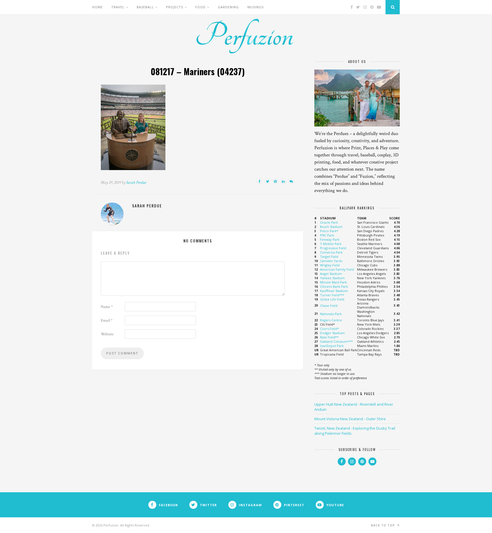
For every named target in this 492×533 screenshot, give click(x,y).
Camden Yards (331, 261)
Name (107, 306)
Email (106, 320)
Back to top (383, 525)
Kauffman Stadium (334, 291)
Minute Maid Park (333, 282)
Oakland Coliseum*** (336, 341)
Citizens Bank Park (334, 286)
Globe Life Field (332, 299)
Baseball (145, 7)
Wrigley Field (330, 265)
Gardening (228, 7)
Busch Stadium (331, 226)
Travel (117, 7)
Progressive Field (333, 248)
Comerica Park (331, 252)
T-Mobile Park (330, 244)
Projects (174, 7)
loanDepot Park (332, 346)
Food (200, 7)
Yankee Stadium (332, 278)
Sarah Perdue (136, 182)
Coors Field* (329, 328)
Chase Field (328, 305)
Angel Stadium (331, 273)
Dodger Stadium (332, 333)
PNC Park (327, 235)
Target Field (329, 256)
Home (97, 7)
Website (107, 334)
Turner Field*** (332, 295)
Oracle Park (329, 222)
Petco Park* (329, 231)
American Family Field (337, 269)
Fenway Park (329, 239)
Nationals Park (331, 314)
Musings (255, 7)
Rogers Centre (331, 320)
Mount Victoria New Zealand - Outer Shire (350, 418)
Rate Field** (329, 337)
